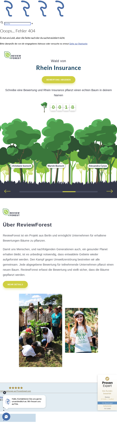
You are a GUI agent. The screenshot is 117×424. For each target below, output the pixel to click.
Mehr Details (15, 284)
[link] (32, 23)
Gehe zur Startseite (78, 43)
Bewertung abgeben (59, 80)
